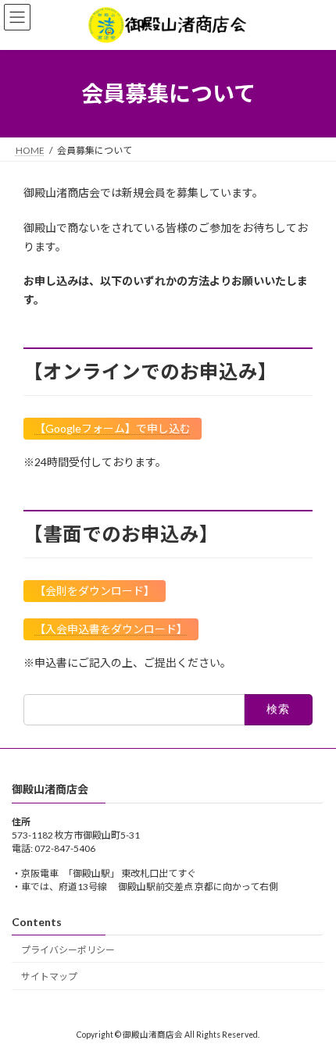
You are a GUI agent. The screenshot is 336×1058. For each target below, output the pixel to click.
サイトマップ (49, 976)
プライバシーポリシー (68, 949)
